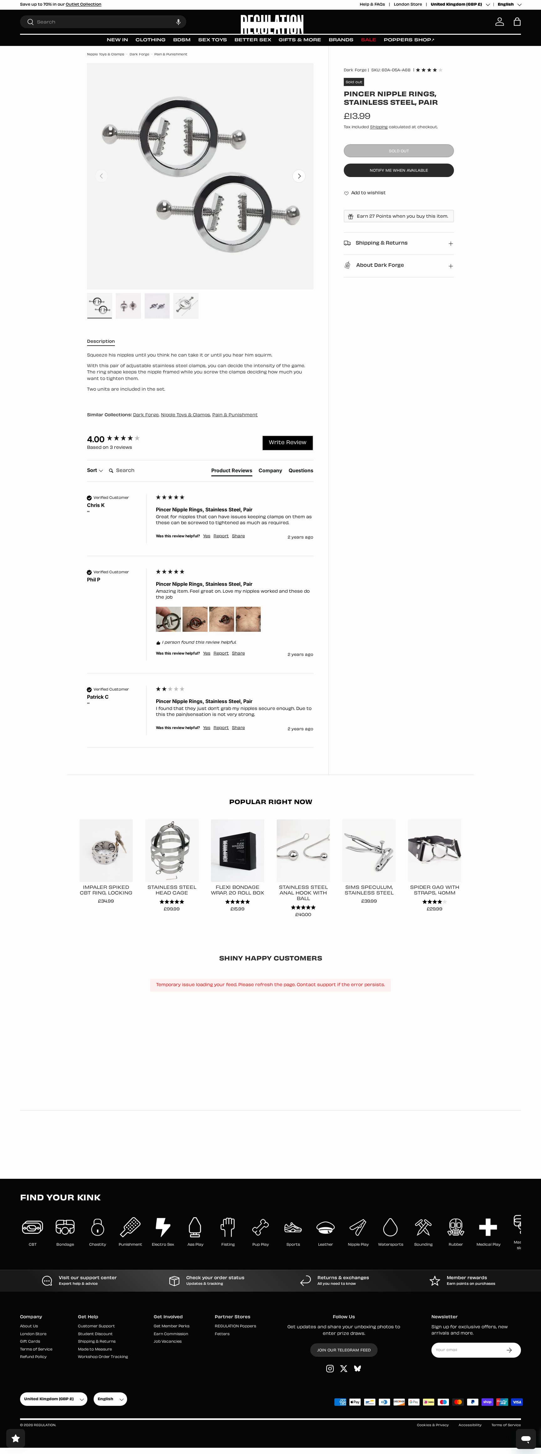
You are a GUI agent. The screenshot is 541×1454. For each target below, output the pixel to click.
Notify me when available (399, 171)
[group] (120, 439)
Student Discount (95, 1334)
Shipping (379, 127)
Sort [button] (92, 470)
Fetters (222, 1334)
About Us (29, 1327)
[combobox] (103, 21)
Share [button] (238, 536)
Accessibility (470, 1425)
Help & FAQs (372, 5)
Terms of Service (36, 1349)
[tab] (231, 471)
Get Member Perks (171, 1327)
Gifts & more (300, 40)
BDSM (182, 40)
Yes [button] (206, 536)
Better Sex (252, 40)
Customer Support (96, 1327)
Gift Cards (30, 1342)
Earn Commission (171, 1334)
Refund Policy (33, 1357)
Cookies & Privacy (433, 1425)
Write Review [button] (288, 442)
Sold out (399, 151)
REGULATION (44, 1425)
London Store (408, 5)
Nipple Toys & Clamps (105, 54)
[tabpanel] (200, 374)
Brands (341, 40)
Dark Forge (139, 54)
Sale (368, 40)
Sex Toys (212, 40)
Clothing (151, 40)
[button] (178, 21)
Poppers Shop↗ (409, 40)
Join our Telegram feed (344, 1351)
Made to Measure (95, 1349)
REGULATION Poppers (235, 1327)
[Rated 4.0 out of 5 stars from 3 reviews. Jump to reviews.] (429, 69)
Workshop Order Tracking (103, 1357)
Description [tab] (101, 342)
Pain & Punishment (170, 54)
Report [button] (221, 536)
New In (117, 40)
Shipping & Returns (97, 1342)
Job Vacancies (168, 1342)
